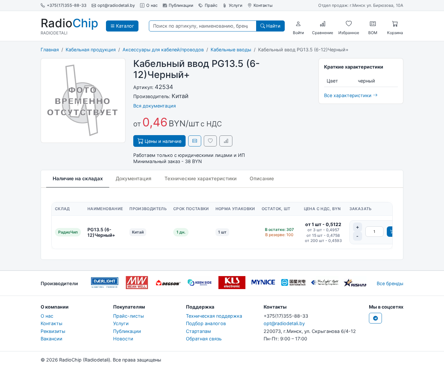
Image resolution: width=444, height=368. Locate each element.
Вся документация (154, 105)
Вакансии (51, 338)
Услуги (235, 5)
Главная (50, 49)
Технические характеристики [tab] (200, 178)
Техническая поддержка (214, 316)
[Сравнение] (323, 23)
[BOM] (373, 23)
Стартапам (198, 331)
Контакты (263, 5)
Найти (273, 26)
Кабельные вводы (231, 49)
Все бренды (390, 283)
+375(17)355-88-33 (66, 5)
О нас (152, 5)
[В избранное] (210, 140)
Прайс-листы (128, 316)
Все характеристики (348, 95)
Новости (123, 338)
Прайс (211, 5)
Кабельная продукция (91, 49)
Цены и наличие (162, 141)
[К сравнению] (225, 140)
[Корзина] (395, 23)
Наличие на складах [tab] (78, 178)
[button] (298, 23)
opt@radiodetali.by (116, 5)
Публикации (181, 5)
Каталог (124, 26)
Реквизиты (53, 331)
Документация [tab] (133, 178)
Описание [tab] (262, 178)
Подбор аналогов (206, 323)
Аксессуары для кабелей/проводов (163, 49)
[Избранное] (349, 23)
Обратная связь (204, 338)
